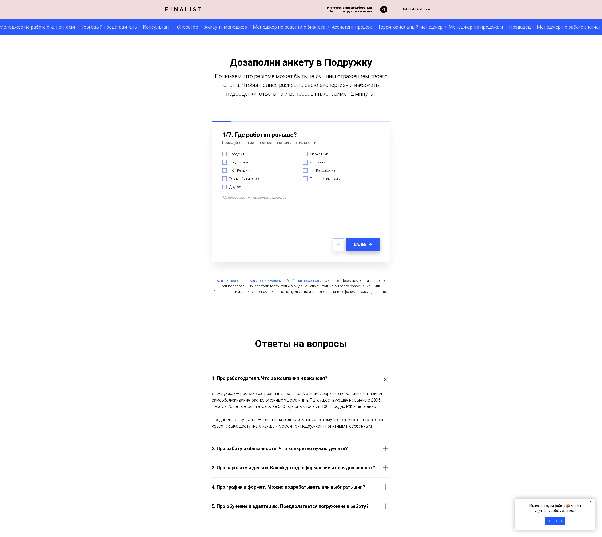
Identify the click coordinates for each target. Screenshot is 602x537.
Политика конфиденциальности (240, 280)
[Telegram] (383, 9)
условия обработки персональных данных (305, 280)
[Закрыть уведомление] (591, 502)
